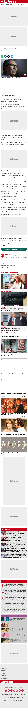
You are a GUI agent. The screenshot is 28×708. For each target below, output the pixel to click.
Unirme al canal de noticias (15, 249)
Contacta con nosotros (10, 697)
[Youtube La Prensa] (14, 690)
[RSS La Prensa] (22, 690)
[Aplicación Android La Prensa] (20, 690)
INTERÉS (3, 670)
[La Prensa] (7, 682)
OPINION (3, 676)
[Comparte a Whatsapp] (2, 56)
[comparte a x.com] (8, 56)
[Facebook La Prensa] (6, 690)
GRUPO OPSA (4, 678)
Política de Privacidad (19, 694)
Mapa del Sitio (7, 700)
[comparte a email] (12, 56)
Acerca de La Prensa (7, 694)
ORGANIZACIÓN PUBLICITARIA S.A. (14, 687)
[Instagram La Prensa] (11, 690)
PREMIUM (4, 673)
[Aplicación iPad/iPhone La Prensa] (17, 690)
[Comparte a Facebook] (5, 56)
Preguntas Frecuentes (17, 700)
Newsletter (20, 697)
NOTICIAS (4, 668)
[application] (14, 281)
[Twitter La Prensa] (8, 690)
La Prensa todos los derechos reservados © (14, 685)
